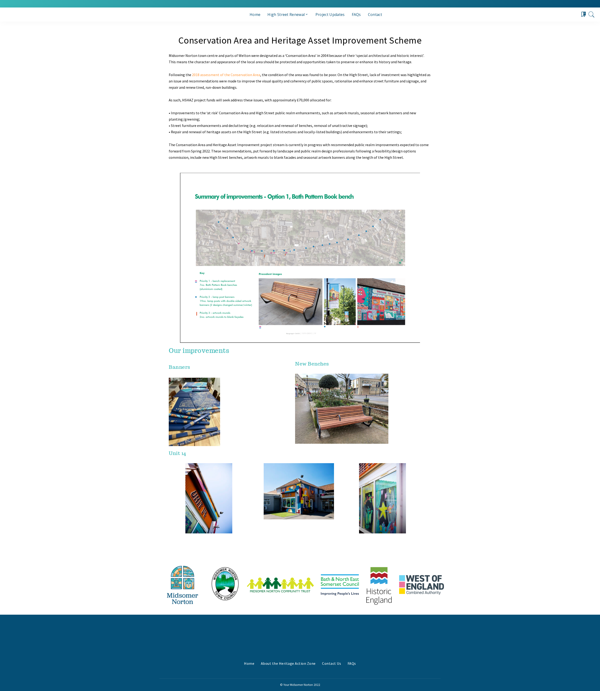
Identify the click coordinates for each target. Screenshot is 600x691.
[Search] (591, 14)
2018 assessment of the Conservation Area (226, 74)
